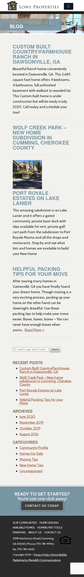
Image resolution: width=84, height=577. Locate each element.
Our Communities (25, 522)
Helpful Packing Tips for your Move (40, 271)
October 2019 (30, 428)
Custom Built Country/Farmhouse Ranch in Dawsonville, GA (42, 54)
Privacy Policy (42, 554)
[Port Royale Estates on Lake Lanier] (27, 188)
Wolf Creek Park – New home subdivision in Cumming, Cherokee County (41, 137)
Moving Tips (29, 459)
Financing (19, 532)
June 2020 (27, 417)
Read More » (34, 330)
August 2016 (29, 434)
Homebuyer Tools (50, 527)
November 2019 (32, 422)
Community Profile (34, 448)
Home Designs (49, 522)
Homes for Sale (31, 453)
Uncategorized (31, 471)
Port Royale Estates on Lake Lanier (36, 198)
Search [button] (55, 349)
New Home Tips (31, 465)
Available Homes (24, 527)
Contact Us (52, 532)
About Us (35, 532)
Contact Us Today (42, 506)
